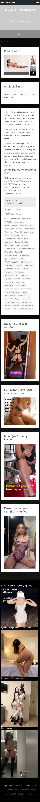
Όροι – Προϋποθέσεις (12, 786)
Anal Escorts (26, 219)
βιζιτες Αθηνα (20, 285)
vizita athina (9, 282)
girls (6, 259)
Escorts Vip (19, 252)
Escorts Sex (8, 252)
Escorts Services (10, 249)
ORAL (17, 269)
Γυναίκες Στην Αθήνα (12, 292)
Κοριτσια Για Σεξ (23, 295)
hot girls (20, 265)
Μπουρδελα (26, 299)
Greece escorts (10, 265)
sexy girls (24, 275)
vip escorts (26, 279)
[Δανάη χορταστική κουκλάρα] (20, 355)
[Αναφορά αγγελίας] (19, 34)
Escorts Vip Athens (11, 255)
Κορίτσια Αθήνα (10, 295)
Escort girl (18, 232)
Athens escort (19, 222)
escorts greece (9, 245)
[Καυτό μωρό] (19, 754)
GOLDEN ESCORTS (11, 262)
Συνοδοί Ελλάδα (10, 309)
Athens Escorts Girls (26, 225)
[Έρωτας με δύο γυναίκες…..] (19, 703)
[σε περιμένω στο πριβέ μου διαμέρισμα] (20, 411)
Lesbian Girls (29, 265)
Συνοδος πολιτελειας (26, 309)
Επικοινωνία (31, 786)
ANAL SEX (8, 222)
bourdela (19, 229)
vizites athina (19, 282)
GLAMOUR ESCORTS (17, 259)
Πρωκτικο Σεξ (26, 302)
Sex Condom (19, 272)
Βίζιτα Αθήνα (9, 285)
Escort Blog (8, 232)
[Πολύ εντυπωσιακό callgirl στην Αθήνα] (20, 542)
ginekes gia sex (25, 255)
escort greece (28, 232)
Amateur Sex (15, 219)
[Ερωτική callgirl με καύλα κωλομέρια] (19, 653)
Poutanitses (8, 272)
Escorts (23, 235)
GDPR (23, 786)
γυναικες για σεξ (25, 289)
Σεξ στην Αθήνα (27, 305)
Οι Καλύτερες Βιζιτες (12, 302)
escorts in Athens (22, 245)
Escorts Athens (10, 239)
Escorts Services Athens (26, 249)
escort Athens (29, 229)
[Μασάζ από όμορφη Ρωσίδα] (20, 470)
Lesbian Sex (9, 269)
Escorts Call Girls (22, 239)
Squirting (8, 279)
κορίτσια (25, 292)
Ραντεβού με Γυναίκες (12, 305)
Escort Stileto (10, 2)
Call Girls (15, 21)
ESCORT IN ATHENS (12, 235)
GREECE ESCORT (26, 262)
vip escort (17, 279)
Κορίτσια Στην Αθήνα (12, 299)
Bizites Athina (9, 229)
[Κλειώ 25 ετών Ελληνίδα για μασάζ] (19, 607)
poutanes (25, 269)
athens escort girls (11, 225)
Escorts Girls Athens (21, 242)
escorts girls (9, 242)
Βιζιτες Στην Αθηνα (11, 289)
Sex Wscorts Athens (11, 275)
